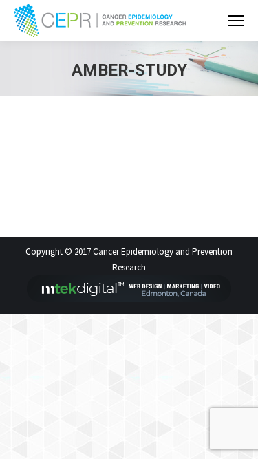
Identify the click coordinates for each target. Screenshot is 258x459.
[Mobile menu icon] (236, 20)
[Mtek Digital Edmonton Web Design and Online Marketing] (129, 299)
